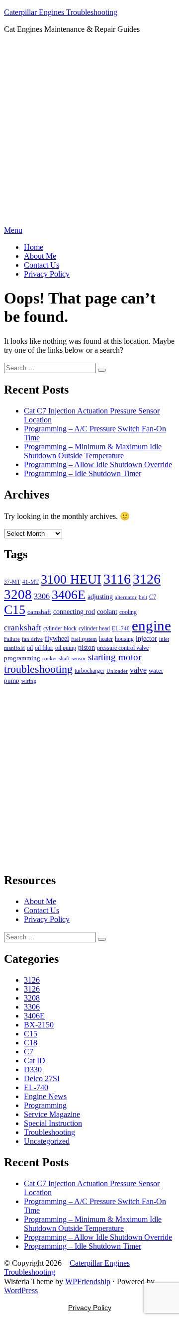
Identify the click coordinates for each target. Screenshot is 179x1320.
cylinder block (60, 628)
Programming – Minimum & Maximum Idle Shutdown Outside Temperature (93, 451)
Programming (45, 1105)
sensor (79, 658)
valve (138, 670)
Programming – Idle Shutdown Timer (82, 473)
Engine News (45, 1096)
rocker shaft (56, 658)
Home (33, 247)
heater (106, 638)
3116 (117, 579)
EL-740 (121, 628)
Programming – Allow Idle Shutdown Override (98, 464)
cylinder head (94, 628)
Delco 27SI (42, 1078)
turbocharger (89, 670)
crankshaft (22, 627)
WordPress (21, 1290)
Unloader (117, 671)
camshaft (39, 612)
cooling (128, 612)
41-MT (30, 582)
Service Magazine (52, 1114)
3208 (18, 594)
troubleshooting (38, 669)
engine (151, 625)
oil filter (44, 647)
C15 (14, 610)
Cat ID (34, 1060)
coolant (107, 611)
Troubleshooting (49, 1132)
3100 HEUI (71, 579)
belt (143, 597)
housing (124, 638)
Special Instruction (53, 1123)
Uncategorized (47, 1141)
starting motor (114, 657)
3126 (147, 579)
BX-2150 (39, 1024)
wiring (28, 681)
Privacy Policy (47, 274)
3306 (42, 596)
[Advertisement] (89, 131)
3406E (69, 594)
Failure (12, 639)
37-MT (12, 582)
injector (146, 638)
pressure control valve (123, 647)
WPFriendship (87, 1281)
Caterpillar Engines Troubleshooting (60, 12)
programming (22, 658)
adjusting (100, 597)
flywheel (57, 638)
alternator (126, 597)
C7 (152, 597)
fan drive (32, 639)
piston (86, 647)
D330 (33, 1069)
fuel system (84, 639)
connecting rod (74, 611)
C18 (30, 1042)
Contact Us (41, 265)
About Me (40, 256)
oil (30, 647)
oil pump (65, 647)
